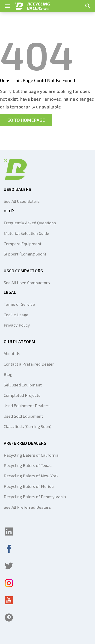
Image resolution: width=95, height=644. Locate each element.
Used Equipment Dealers (26, 405)
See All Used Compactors (27, 282)
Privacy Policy (17, 325)
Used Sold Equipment (23, 416)
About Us (12, 353)
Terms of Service (19, 304)
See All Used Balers (21, 201)
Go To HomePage (26, 120)
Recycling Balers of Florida (29, 486)
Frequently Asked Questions (30, 222)
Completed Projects (22, 395)
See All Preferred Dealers (27, 507)
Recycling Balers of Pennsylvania (35, 496)
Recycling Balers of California (31, 455)
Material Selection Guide (26, 233)
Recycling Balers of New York (31, 475)
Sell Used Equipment (23, 384)
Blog (8, 374)
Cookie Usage (16, 314)
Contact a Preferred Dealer (29, 363)
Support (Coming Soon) (25, 253)
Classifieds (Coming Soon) (27, 426)
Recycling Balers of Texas (27, 465)
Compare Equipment (23, 243)
